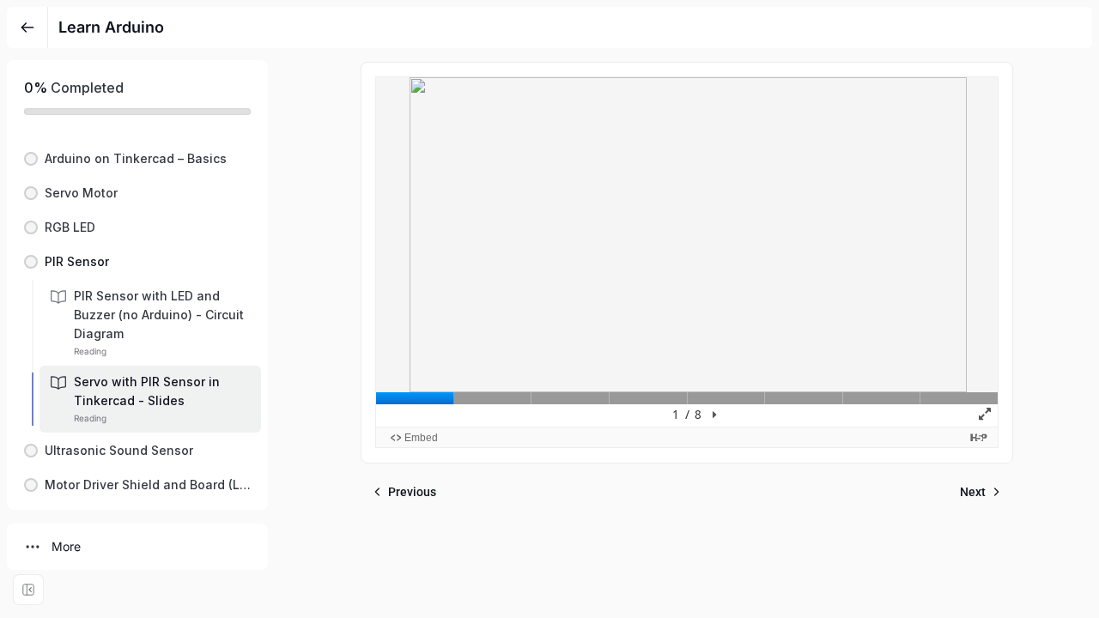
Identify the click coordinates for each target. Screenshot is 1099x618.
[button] (137, 158)
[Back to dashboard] (27, 27)
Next (973, 492)
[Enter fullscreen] (28, 589)
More (66, 546)
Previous (412, 492)
